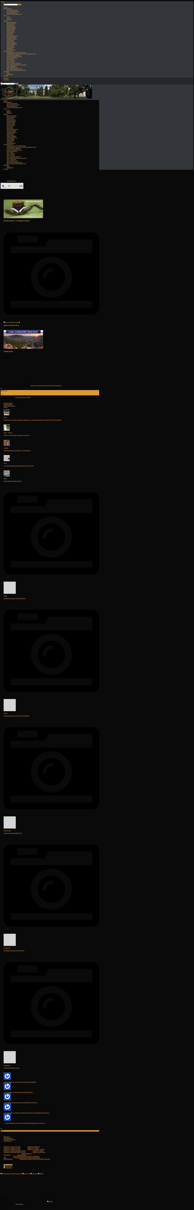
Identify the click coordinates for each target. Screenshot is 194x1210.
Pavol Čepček (10, 25)
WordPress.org (8, 1141)
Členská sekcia (8, 8)
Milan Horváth (10, 30)
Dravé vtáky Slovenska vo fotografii (16, 64)
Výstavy (10, 432)
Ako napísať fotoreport (13, 11)
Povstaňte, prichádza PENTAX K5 (13, 833)
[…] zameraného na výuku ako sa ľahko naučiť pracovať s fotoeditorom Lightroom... (27, 1113)
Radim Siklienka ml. (12, 44)
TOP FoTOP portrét (12, 10)
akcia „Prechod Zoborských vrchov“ (16, 70)
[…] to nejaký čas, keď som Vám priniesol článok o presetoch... (21, 1102)
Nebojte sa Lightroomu (33, 1146)
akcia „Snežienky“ (11, 66)
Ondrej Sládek (10, 47)
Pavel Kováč (10, 34)
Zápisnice (9, 19)
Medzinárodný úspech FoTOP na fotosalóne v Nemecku (35, 1159)
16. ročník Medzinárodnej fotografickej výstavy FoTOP (18, 466)
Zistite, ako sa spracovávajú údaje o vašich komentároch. (46, 385)
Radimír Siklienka (11, 43)
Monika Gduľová (11, 28)
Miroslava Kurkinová (12, 36)
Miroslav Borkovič (12, 22)
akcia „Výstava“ (11, 60)
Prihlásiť (6, 78)
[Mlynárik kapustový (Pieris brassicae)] (11, 1173)
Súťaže (5, 713)
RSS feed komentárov (9, 1139)
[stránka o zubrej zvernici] (8, 1167)
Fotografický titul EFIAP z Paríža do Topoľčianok (26, 1156)
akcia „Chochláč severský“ (14, 63)
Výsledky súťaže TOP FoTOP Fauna (16, 52)
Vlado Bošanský (11, 49)
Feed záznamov (8, 1138)
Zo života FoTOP (8, 51)
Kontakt (6, 75)
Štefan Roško (10, 41)
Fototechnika (7, 830)
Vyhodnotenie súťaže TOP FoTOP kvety (14, 598)
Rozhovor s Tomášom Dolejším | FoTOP (15, 1151)
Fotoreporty (10, 74)
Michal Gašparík (11, 26)
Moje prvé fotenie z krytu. (11, 325)
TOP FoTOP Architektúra (13, 55)
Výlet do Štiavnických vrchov (11, 1068)
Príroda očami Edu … (12, 58)
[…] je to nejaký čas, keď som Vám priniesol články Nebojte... (20, 1082)
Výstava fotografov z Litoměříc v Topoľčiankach (17, 450)
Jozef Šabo (10, 48)
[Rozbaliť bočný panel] (1, 388)
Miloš (5, 1157)
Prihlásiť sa (7, 1136)
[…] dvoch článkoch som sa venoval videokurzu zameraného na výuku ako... (24, 1123)
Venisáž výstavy (8, 351)
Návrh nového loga (12, 12)
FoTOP (2, 2)
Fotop (8, 73)
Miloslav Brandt (11, 23)
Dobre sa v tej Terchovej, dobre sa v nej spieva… (17, 435)
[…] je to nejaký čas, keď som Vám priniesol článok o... (18, 1092)
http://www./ (7, 1155)
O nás (5, 15)
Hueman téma (19, 1204)
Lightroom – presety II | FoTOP (12, 1146)
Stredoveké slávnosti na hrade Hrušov (14, 950)
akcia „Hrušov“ (11, 62)
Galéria (6, 21)
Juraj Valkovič (10, 45)
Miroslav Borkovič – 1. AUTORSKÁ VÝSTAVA (17, 220)
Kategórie (6, 71)
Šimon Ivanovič (11, 32)
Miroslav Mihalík (11, 37)
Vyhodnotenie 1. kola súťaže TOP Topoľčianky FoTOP (21, 54)
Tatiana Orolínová (12, 38)
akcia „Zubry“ (10, 59)
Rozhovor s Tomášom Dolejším (36, 1149)
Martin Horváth (11, 29)
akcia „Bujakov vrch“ (12, 67)
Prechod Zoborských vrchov (14, 56)
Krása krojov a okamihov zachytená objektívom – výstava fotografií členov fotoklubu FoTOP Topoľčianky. (33, 420)
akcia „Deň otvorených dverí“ (15, 69)
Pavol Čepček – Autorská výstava (13, 481)
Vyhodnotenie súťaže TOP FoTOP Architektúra (16, 716)
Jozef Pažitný (10, 40)
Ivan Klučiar (10, 33)
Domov (6, 7)
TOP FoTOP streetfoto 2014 (14, 14)
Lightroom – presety (32, 1148)
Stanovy (9, 18)
